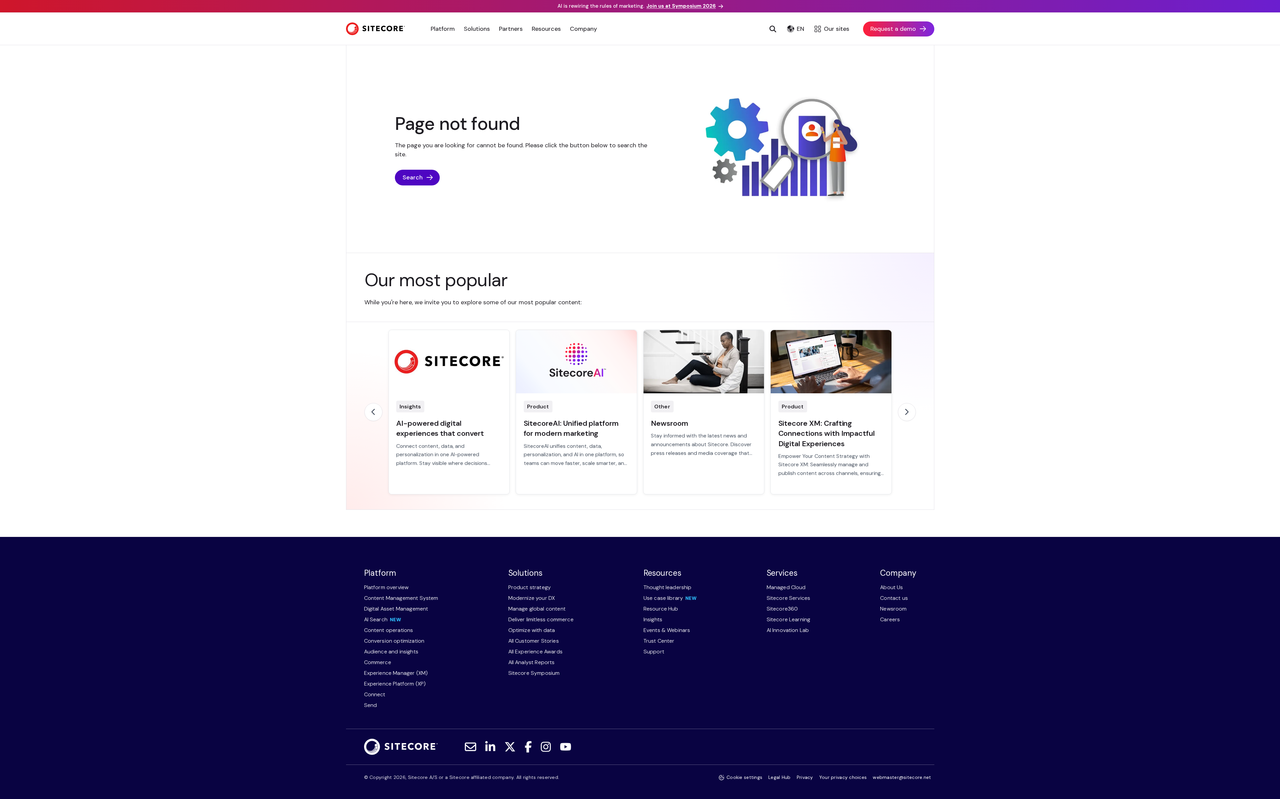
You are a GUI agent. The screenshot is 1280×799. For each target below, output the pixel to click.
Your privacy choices (843, 777)
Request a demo (893, 29)
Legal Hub (779, 777)
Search (413, 177)
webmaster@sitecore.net (902, 777)
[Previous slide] (373, 412)
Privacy (805, 777)
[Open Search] (773, 29)
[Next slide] (907, 412)
